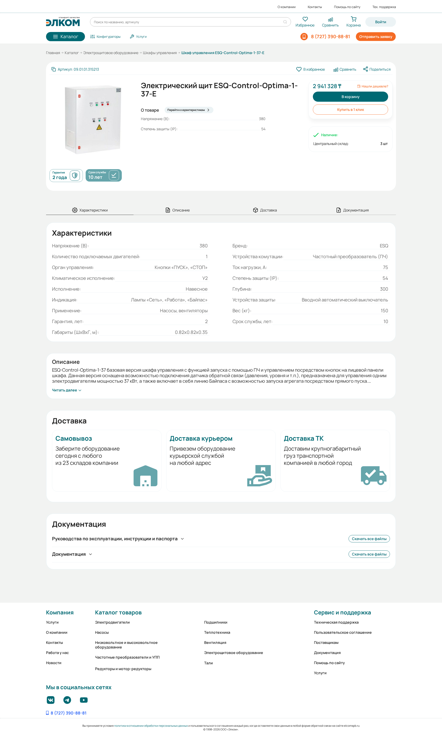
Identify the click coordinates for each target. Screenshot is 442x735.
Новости (53, 662)
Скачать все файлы (369, 538)
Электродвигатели (112, 622)
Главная (53, 53)
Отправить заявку (375, 36)
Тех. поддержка (384, 7)
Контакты (315, 7)
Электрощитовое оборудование (110, 53)
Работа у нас (57, 652)
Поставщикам (326, 642)
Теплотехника (217, 632)
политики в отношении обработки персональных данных (151, 726)
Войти (380, 21)
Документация (327, 652)
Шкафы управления (160, 53)
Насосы (102, 632)
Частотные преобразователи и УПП (127, 657)
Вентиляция (215, 642)
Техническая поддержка (336, 622)
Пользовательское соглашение (343, 632)
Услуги (52, 622)
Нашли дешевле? (375, 86)
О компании (287, 7)
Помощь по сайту (347, 7)
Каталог (72, 53)
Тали (208, 663)
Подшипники (215, 622)
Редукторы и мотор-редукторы (123, 668)
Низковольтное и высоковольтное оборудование (126, 644)
